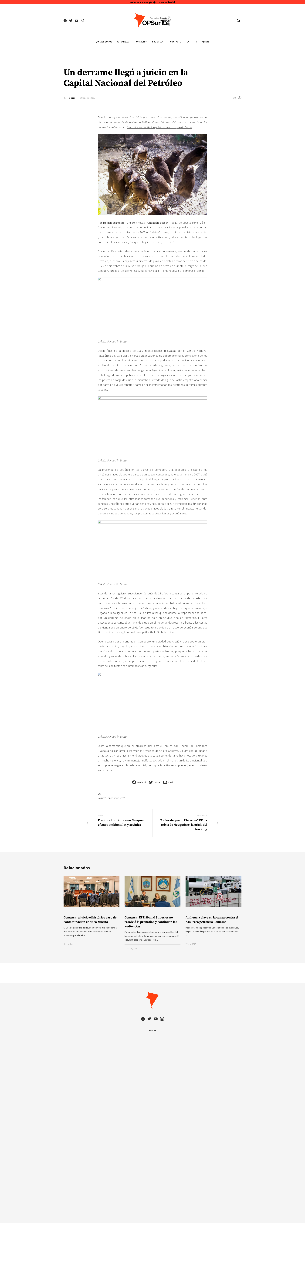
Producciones (116, 798)
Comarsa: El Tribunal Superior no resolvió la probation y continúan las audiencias (151, 922)
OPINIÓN (140, 41)
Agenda (205, 41)
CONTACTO (175, 41)
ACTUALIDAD (123, 41)
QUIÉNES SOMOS (104, 41)
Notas (102, 798)
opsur (72, 97)
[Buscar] (238, 20)
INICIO (152, 1030)
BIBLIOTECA (157, 41)
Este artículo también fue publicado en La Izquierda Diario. (159, 127)
